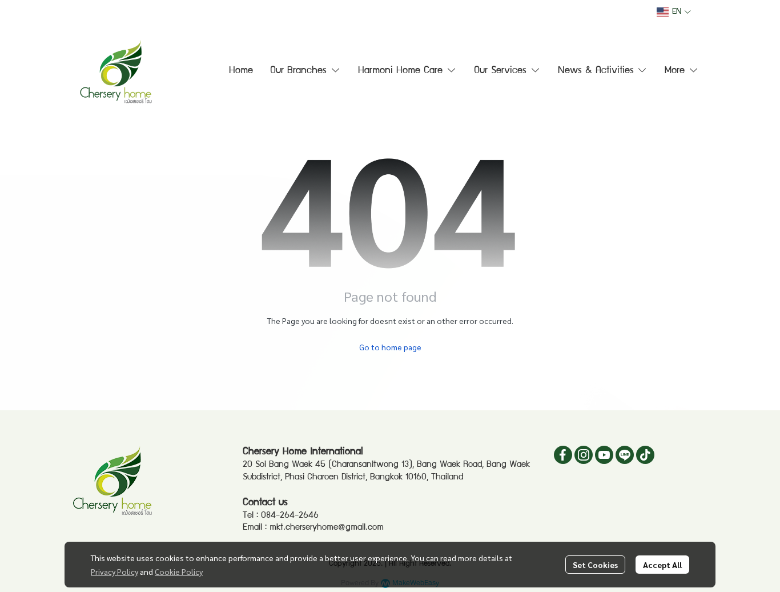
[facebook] (563, 455)
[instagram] (583, 455)
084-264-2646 (290, 516)
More (676, 71)
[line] (625, 455)
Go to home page (390, 347)
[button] (673, 12)
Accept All (662, 564)
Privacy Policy (114, 571)
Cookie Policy (179, 571)
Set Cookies (595, 564)
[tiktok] (645, 455)
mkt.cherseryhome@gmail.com (327, 528)
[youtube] (604, 455)
